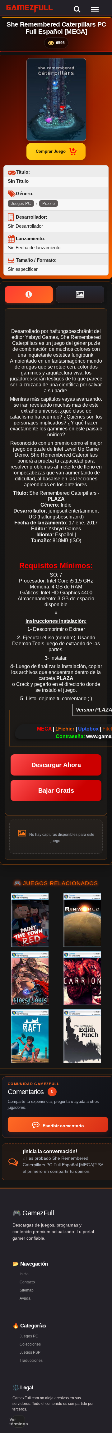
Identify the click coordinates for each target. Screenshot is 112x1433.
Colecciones (30, 1344)
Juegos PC (21, 203)
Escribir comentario (62, 1125)
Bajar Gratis (56, 790)
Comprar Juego (51, 151)
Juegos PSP (30, 1352)
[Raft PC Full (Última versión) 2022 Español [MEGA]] (30, 1036)
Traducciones (31, 1360)
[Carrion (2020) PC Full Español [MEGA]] (82, 978)
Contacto (27, 1282)
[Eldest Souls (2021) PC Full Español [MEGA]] (30, 978)
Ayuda (25, 1298)
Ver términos (18, 1421)
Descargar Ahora (56, 764)
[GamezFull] (30, 8)
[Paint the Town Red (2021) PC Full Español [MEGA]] (30, 920)
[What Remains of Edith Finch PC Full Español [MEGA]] (82, 1036)
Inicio (24, 1274)
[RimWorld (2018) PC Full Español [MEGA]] (82, 920)
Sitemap (27, 1290)
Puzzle (48, 203)
